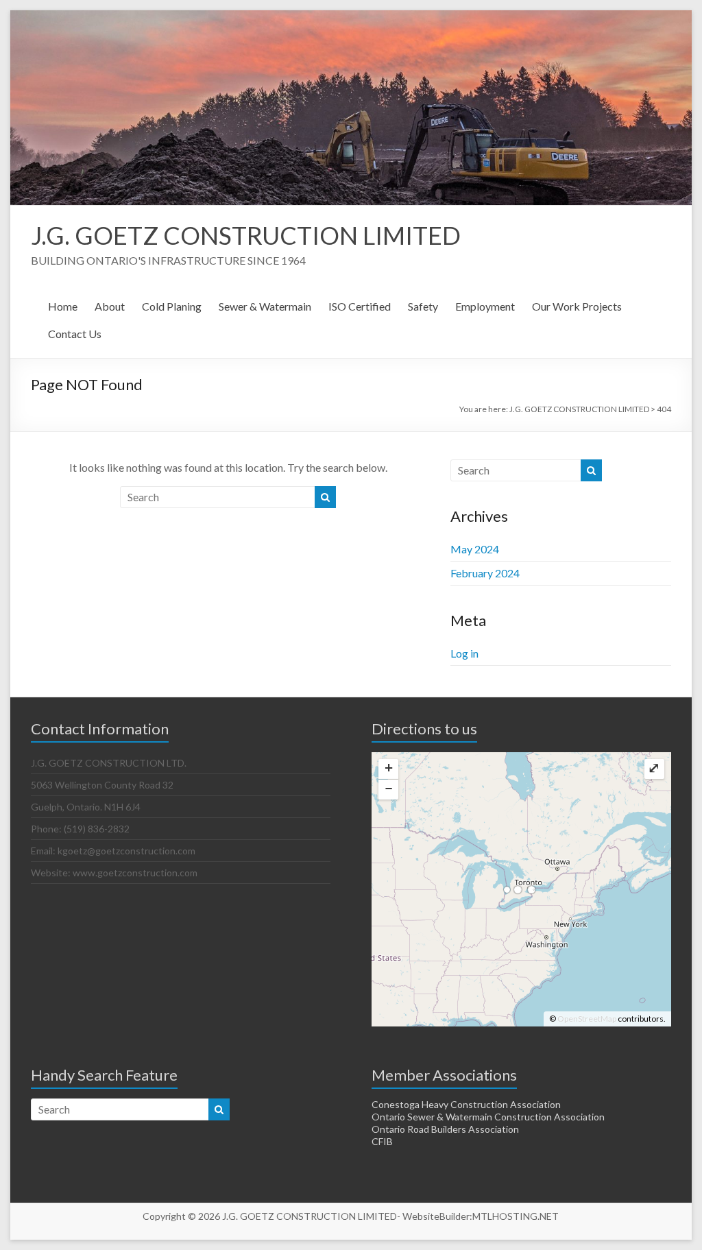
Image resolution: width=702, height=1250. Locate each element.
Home (62, 306)
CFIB (382, 1141)
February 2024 (485, 572)
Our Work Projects (577, 306)
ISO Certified (359, 306)
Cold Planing (172, 306)
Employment (485, 306)
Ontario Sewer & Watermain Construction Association (488, 1116)
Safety (423, 306)
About (110, 306)
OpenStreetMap (586, 1018)
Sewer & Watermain (265, 306)
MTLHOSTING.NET (515, 1216)
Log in (464, 653)
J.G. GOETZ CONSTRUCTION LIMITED (246, 235)
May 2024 (474, 548)
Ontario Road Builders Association (445, 1129)
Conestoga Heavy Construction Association (466, 1104)
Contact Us (74, 333)
